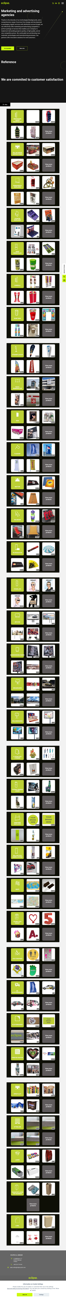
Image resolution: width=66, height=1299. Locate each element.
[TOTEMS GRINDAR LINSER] (17, 794)
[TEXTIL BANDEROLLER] (17, 391)
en (56, 3)
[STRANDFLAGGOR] (17, 358)
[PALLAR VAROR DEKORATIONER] (17, 157)
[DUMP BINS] (17, 322)
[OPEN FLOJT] (17, 1097)
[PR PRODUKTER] (17, 556)
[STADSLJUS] (17, 592)
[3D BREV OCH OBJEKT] (17, 926)
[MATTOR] (17, 490)
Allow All (25, 1294)
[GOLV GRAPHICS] (17, 962)
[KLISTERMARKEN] (17, 1028)
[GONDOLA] (17, 289)
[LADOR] (17, 1163)
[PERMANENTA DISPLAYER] (17, 190)
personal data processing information (18, 1288)
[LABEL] (17, 1229)
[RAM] (17, 424)
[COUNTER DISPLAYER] (17, 223)
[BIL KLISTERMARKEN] (17, 995)
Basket (53, 3)
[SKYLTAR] (17, 625)
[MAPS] (17, 893)
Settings (41, 1294)
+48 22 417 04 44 (17, 1264)
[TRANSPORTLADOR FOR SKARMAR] (17, 1196)
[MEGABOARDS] (17, 691)
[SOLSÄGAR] (17, 523)
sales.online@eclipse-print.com (18, 1267)
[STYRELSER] (17, 1130)
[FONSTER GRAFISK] (17, 1061)
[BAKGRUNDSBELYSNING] (17, 658)
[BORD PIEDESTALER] (17, 256)
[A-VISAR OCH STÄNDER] (17, 760)
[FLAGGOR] (17, 457)
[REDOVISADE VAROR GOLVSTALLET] (17, 124)
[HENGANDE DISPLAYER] (17, 827)
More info (22, 48)
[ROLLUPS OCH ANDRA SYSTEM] (17, 860)
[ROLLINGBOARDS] (17, 724)
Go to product (7, 48)
